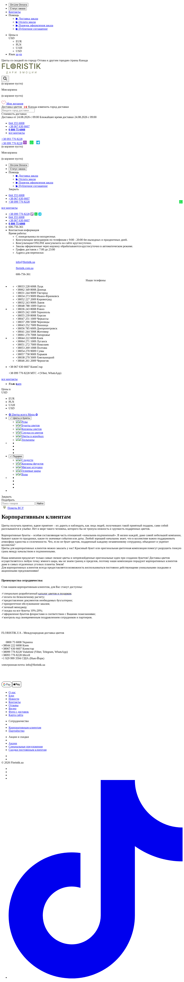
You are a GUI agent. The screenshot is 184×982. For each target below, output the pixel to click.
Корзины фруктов (32, 463)
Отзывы (14, 705)
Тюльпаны (28, 439)
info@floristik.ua (25, 262)
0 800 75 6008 (17, 129)
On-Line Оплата (18, 4)
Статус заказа (17, 8)
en (20, 54)
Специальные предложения (26, 746)
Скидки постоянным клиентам (28, 749)
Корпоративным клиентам (25, 727)
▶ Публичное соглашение (32, 28)
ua (17, 54)
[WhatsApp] (31, 143)
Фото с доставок (19, 711)
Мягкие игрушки (32, 467)
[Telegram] (38, 143)
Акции (13, 743)
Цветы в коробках (33, 436)
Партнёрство (16, 730)
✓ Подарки (16, 456)
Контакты (15, 11)
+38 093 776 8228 (11, 138)
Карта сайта (16, 714)
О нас (12, 692)
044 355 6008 (16, 123)
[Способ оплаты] (11, 686)
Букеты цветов (31, 425)
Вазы (25, 474)
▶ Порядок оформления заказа (34, 25)
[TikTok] (96, 977)
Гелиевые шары (31, 470)
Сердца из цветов (32, 432)
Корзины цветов (32, 429)
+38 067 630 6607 (19, 126)
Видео (12, 708)
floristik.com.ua (24, 268)
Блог (11, 695)
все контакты (17, 132)
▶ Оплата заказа (26, 22)
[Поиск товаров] (5, 79)
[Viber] (25, 143)
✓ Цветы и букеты (20, 418)
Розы (25, 421)
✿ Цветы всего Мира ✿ (23, 414)
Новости (14, 698)
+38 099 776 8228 (11, 143)
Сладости (27, 460)
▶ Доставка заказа (27, 18)
